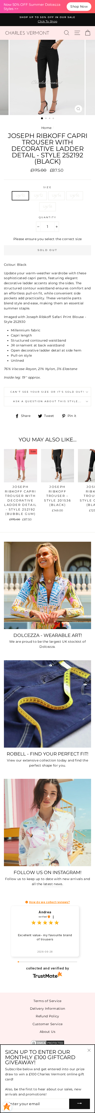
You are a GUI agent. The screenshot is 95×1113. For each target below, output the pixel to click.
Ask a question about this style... (47, 401)
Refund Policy (47, 1016)
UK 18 (47, 206)
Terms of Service (47, 1001)
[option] (47, 19)
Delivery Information (47, 1008)
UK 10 (20, 195)
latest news (52, 884)
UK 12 (38, 195)
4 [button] (54, 119)
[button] (26, 902)
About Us (47, 1032)
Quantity (47, 217)
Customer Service (47, 1024)
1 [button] (42, 118)
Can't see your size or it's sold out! (47, 391)
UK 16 (74, 195)
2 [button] (46, 119)
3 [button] (50, 119)
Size (47, 187)
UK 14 (56, 195)
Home (46, 128)
